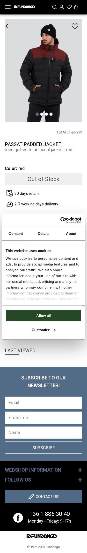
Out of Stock (43, 179)
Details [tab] (44, 233)
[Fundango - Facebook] (18, 518)
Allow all (43, 316)
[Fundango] (24, 5)
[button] (37, 114)
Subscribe (43, 447)
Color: (11, 168)
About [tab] (71, 233)
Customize (41, 330)
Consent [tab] (15, 233)
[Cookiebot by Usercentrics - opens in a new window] (61, 220)
